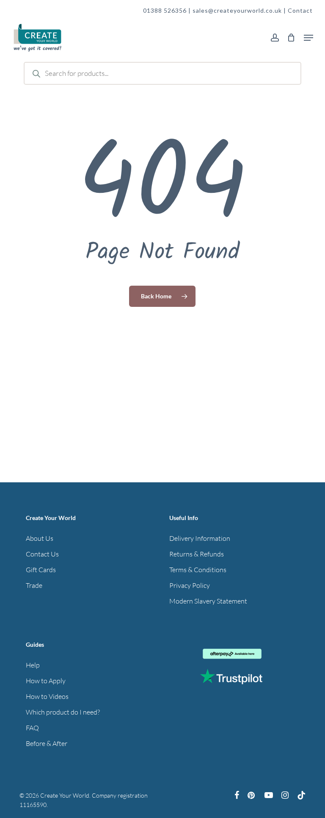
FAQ (32, 727)
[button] (308, 37)
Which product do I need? (63, 712)
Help (33, 665)
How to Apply (46, 680)
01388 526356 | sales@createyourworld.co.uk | (215, 10)
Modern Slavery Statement (208, 601)
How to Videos (47, 696)
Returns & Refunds (196, 554)
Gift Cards (41, 569)
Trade (34, 585)
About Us (39, 538)
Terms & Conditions (197, 569)
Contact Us (42, 554)
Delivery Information (199, 538)
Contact (300, 10)
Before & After (46, 743)
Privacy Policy (189, 585)
